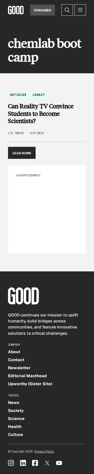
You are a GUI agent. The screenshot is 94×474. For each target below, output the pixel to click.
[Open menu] (80, 10)
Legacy (39, 95)
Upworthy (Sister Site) (30, 383)
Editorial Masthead (27, 375)
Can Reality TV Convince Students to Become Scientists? (40, 113)
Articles (18, 95)
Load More (22, 153)
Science (16, 418)
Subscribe (42, 10)
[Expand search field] (67, 10)
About (14, 351)
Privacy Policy (44, 451)
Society (16, 410)
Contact (16, 359)
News (13, 402)
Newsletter (19, 367)
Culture (15, 434)
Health (15, 426)
